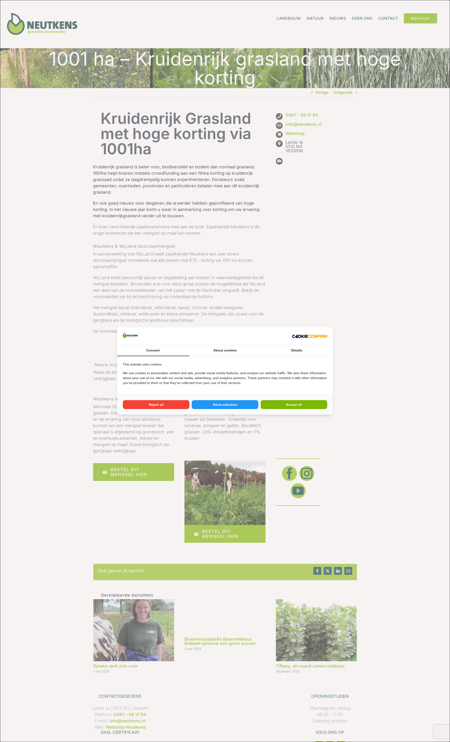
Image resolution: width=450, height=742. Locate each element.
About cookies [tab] (225, 350)
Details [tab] (296, 350)
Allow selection (225, 404)
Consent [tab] (153, 350)
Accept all (294, 404)
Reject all (156, 404)
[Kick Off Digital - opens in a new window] (309, 336)
